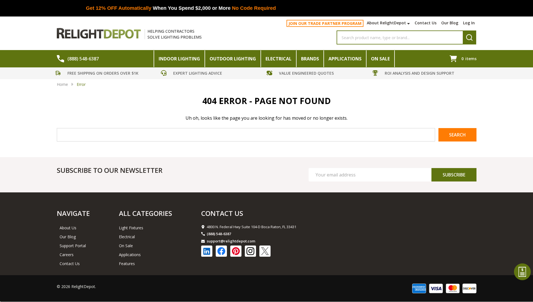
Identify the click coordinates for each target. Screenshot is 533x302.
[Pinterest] (235, 251)
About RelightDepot (386, 22)
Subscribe (454, 175)
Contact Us (425, 22)
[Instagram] (250, 251)
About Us (68, 227)
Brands (310, 59)
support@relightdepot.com (231, 241)
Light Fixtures (131, 227)
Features (127, 263)
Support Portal (73, 245)
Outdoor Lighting (233, 59)
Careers (67, 254)
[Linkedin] (206, 251)
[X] (265, 251)
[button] (106, 74)
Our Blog (449, 22)
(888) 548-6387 (219, 233)
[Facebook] (221, 251)
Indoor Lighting (179, 59)
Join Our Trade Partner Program (324, 23)
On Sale (380, 59)
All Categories (145, 213)
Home (62, 84)
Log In (469, 22)
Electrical (279, 59)
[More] (409, 23)
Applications (344, 59)
